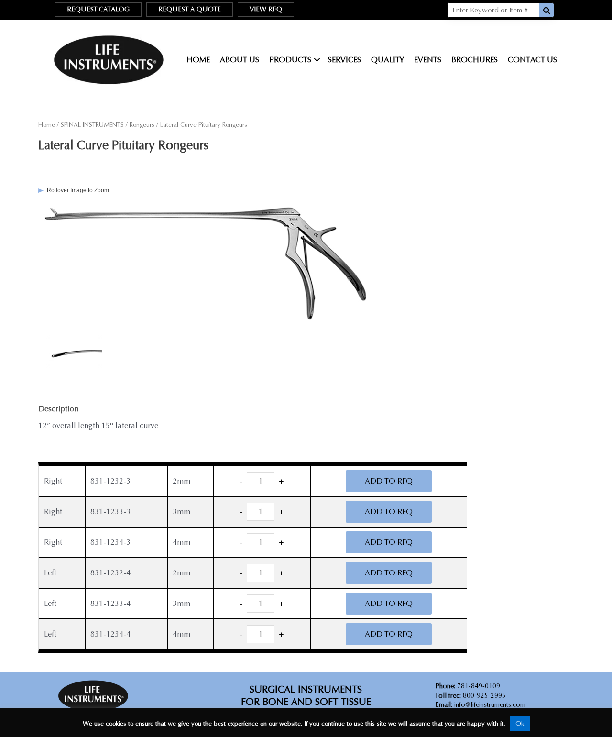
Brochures (474, 59)
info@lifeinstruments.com (489, 705)
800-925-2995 (470, 696)
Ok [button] (519, 723)
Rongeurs (142, 125)
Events (427, 59)
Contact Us (532, 59)
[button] (317, 59)
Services (344, 59)
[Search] (546, 10)
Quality (387, 59)
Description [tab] (58, 408)
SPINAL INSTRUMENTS (92, 125)
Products (290, 59)
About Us (239, 59)
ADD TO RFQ (389, 480)
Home (198, 59)
